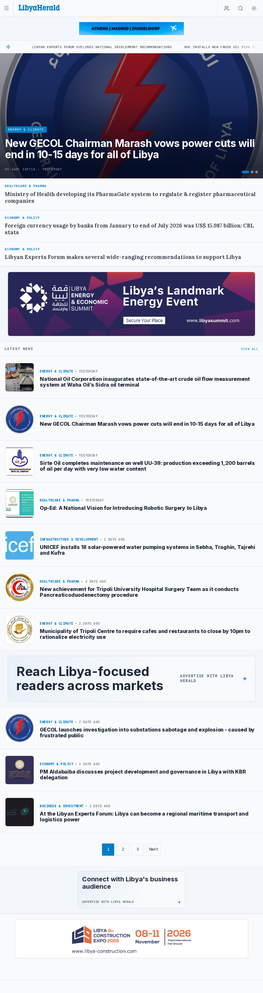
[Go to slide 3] (256, 172)
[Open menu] (6, 8)
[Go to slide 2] (252, 172)
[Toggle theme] (254, 8)
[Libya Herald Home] (39, 8)
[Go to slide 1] (245, 172)
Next (153, 849)
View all (249, 349)
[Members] (226, 8)
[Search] (240, 8)
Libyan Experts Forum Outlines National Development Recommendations (72, 47)
